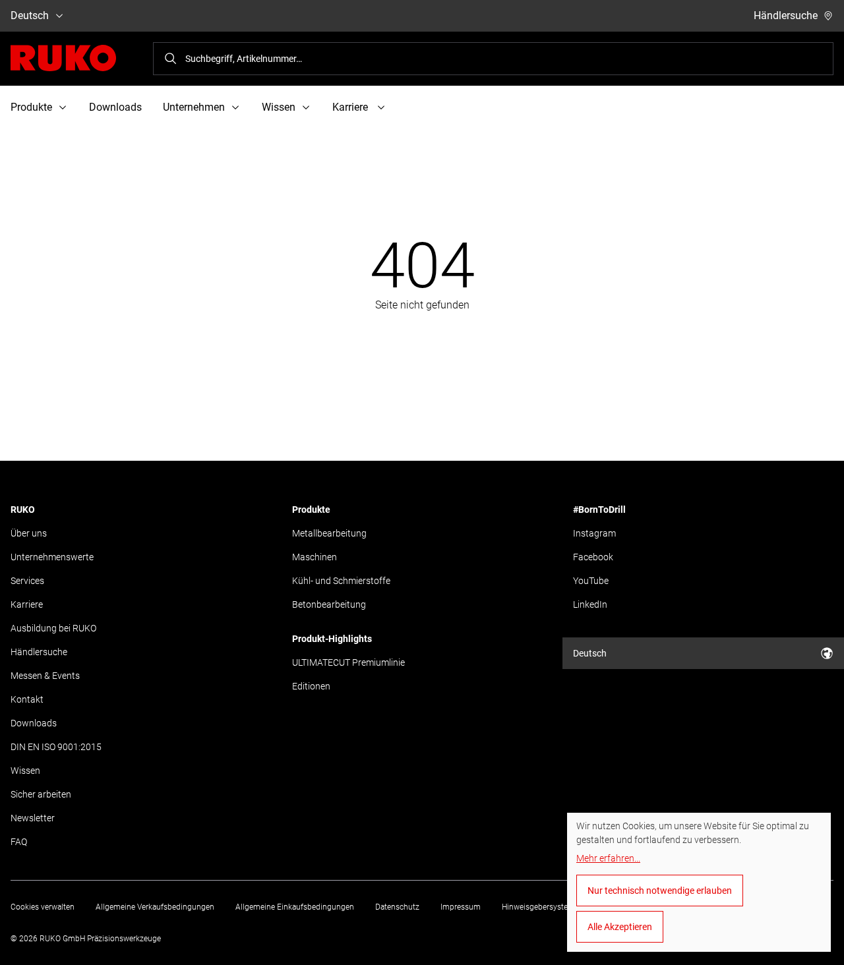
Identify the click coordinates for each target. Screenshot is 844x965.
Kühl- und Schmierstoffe (341, 580)
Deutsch (30, 15)
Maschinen (314, 557)
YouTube (591, 580)
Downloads (115, 107)
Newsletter (33, 818)
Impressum (460, 907)
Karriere (27, 604)
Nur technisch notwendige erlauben (660, 890)
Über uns (29, 533)
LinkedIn (590, 604)
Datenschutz (397, 907)
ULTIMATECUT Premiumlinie (348, 662)
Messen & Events (45, 675)
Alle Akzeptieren (620, 926)
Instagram (594, 533)
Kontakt (27, 699)
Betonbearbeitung (329, 604)
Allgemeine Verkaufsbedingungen (155, 907)
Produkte (311, 509)
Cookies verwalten (43, 907)
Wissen (25, 770)
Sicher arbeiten (41, 794)
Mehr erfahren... (608, 858)
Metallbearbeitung (329, 533)
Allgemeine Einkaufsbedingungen (294, 907)
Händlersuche (786, 15)
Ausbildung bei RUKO (53, 628)
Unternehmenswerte (52, 557)
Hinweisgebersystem (538, 907)
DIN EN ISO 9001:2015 (56, 747)
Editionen (311, 686)
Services (27, 580)
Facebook (593, 557)
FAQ (19, 841)
